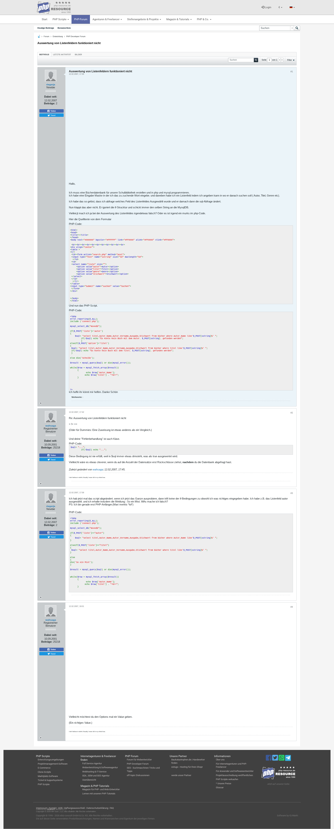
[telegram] (288, 758)
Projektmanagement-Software (52, 763)
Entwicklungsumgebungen (51, 759)
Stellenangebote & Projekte (143, 19)
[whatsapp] (282, 759)
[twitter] (275, 759)
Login (267, 7)
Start (44, 19)
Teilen (53, 111)
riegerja (50, 84)
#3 (292, 493)
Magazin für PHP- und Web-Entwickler (101, 789)
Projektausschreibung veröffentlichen (234, 775)
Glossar (220, 787)
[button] (280, 7)
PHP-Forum (80, 19)
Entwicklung (58, 36)
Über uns (220, 759)
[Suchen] (297, 28)
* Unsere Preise (223, 783)
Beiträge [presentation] (44, 54)
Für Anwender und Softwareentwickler (234, 771)
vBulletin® (51, 809)
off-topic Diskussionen (138, 775)
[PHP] (54, 7)
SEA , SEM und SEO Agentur (95, 775)
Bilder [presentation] (78, 54)
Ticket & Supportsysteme (50, 780)
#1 (292, 71)
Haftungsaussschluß (74, 808)
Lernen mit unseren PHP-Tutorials (98, 793)
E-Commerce (44, 767)
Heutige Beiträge (45, 28)
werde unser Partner (181, 775)
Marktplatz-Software (48, 776)
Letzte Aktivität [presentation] (62, 54)
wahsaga (50, 425)
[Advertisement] (173, 130)
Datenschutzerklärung (97, 808)
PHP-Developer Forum (138, 763)
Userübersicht (89, 779)
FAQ (112, 808)
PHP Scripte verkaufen (227, 779)
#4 (292, 607)
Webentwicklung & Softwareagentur (100, 767)
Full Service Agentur (92, 763)
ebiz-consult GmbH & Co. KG (74, 815)
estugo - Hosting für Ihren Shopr (187, 767)
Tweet (52, 115)
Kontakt (53, 808)
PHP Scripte (60, 19)
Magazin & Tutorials (178, 19)
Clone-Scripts (44, 772)
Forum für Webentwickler (139, 759)
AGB (60, 808)
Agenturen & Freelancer (106, 19)
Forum (46, 36)
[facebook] (269, 759)
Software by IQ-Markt (287, 815)
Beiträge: (49, 103)
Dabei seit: (50, 96)
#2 (292, 413)
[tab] (44, 54)
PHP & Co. (203, 19)
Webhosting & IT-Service (94, 771)
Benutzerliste (64, 28)
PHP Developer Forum (75, 36)
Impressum (41, 808)
